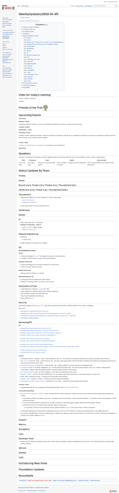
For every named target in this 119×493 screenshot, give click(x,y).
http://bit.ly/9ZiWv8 (70, 387)
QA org (36, 256)
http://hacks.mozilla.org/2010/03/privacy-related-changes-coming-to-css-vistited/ (48, 316)
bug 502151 (30, 227)
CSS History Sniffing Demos (30, 318)
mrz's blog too (30, 229)
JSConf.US (24, 367)
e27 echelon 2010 (27, 372)
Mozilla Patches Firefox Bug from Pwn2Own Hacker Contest (40, 333)
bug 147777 (41, 305)
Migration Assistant (29, 202)
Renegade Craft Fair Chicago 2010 (32, 381)
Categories (22, 480)
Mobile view (42, 490)
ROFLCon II (24, 361)
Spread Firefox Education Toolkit (31, 393)
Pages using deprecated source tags (39, 480)
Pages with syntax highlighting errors (65, 480)
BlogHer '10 (24, 379)
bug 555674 (43, 289)
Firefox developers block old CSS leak (33, 350)
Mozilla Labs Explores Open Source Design (35, 338)
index (30, 21)
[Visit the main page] (8, 7)
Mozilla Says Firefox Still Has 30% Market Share (36, 344)
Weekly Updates (83, 480)
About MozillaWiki (32, 490)
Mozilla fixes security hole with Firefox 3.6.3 (35, 328)
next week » (36, 21)
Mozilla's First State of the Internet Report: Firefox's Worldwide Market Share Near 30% (49, 346)
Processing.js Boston (27, 365)
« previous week (23, 21)
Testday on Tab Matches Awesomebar (31, 145)
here (30, 298)
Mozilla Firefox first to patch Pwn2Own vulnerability (37, 335)
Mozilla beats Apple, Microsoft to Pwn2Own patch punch (39, 330)
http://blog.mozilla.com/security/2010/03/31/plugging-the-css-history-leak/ (45, 313)
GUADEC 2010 (25, 374)
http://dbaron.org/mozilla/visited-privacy (34, 311)
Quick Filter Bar (28, 200)
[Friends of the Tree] (45, 107)
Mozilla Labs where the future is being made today (37, 341)
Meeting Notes (95, 480)
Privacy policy (22, 490)
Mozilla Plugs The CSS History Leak (32, 352)
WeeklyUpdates (25, 17)
